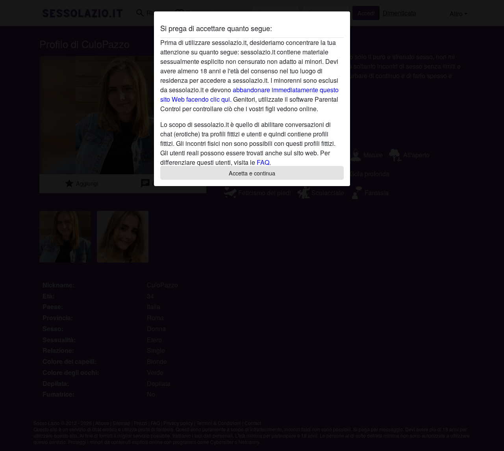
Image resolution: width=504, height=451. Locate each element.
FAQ (263, 162)
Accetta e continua (252, 173)
